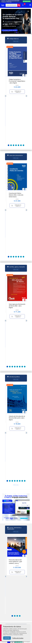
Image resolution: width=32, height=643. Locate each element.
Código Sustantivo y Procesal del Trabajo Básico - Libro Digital (17, 81)
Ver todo (16, 41)
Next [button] (26, 96)
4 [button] (16, 145)
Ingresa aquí (27, 1)
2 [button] (11, 145)
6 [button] (21, 145)
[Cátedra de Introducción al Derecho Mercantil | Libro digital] (17, 399)
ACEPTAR (7, 638)
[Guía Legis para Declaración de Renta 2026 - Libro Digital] (17, 288)
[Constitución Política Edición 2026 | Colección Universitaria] (17, 176)
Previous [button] (5, 96)
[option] (17, 70)
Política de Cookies (17, 638)
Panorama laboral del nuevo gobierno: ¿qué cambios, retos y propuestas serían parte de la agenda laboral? (17, 563)
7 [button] (23, 145)
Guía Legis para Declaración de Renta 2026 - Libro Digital (17, 305)
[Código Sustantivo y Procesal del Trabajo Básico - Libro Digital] (17, 61)
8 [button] (24, 366)
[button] (15, 32)
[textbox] (11, 5)
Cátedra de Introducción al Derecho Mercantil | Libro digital (17, 418)
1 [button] (8, 145)
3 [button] (13, 145)
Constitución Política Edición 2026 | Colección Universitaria (16, 195)
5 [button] (18, 145)
